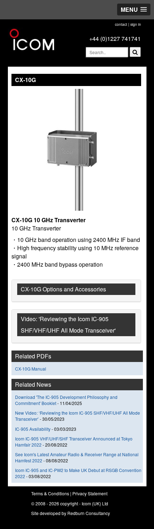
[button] (133, 9)
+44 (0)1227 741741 (115, 38)
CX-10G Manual (30, 369)
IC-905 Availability (32, 429)
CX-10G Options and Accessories (63, 289)
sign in (135, 24)
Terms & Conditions (50, 493)
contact (121, 24)
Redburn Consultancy (88, 513)
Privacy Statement (89, 493)
